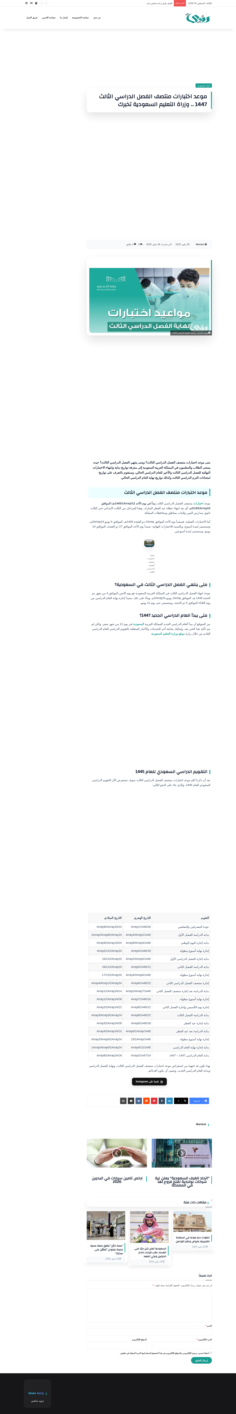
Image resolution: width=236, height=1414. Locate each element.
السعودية (138, 624)
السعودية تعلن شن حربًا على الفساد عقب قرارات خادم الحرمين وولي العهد (150, 1252)
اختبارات (198, 503)
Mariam (200, 244)
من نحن (97, 17)
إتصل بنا (64, 17)
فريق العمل (31, 17)
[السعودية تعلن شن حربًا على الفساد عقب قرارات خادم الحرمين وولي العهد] (149, 1227)
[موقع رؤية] (197, 18)
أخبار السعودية (203, 85)
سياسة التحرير (49, 17)
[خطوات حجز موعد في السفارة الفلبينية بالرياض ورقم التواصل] (192, 1221)
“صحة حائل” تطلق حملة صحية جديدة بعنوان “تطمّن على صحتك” (106, 1249)
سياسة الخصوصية (80, 17)
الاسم (208, 1325)
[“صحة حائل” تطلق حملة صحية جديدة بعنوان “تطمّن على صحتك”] (106, 1225)
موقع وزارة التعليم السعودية (168, 633)
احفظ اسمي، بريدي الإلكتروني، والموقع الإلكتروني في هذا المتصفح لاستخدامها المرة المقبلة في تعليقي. (164, 1353)
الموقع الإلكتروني (139, 1339)
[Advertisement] (149, 56)
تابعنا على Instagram (149, 1081)
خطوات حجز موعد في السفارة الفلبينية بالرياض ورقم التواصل (193, 1239)
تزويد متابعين (37, 1400)
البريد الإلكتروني (204, 1339)
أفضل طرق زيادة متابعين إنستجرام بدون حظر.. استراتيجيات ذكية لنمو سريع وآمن (136, 3)
